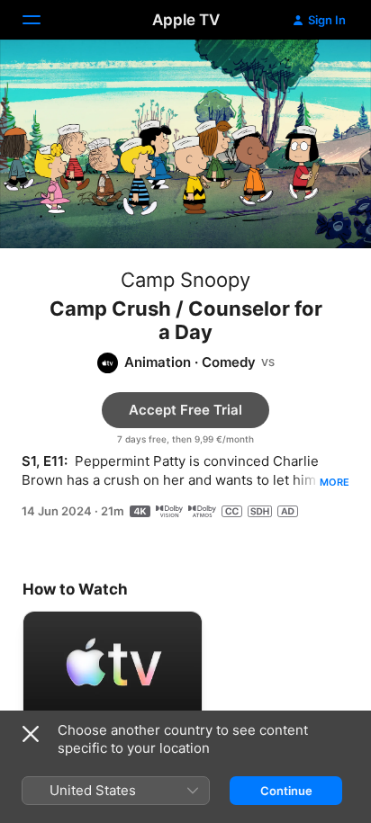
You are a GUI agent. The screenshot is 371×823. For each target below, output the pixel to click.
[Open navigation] (42, 20)
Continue (286, 790)
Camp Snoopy (185, 279)
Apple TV (186, 20)
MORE (334, 482)
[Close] (31, 734)
